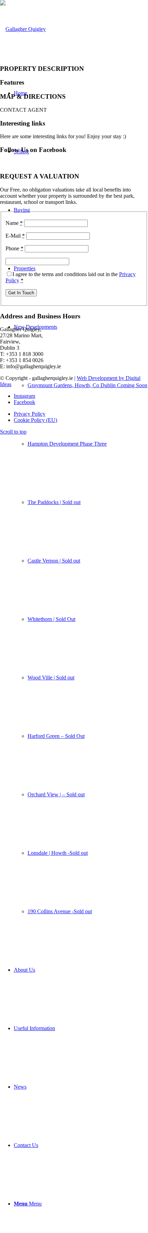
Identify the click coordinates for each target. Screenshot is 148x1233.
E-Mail (15, 236)
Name (14, 223)
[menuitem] (81, 619)
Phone (14, 248)
